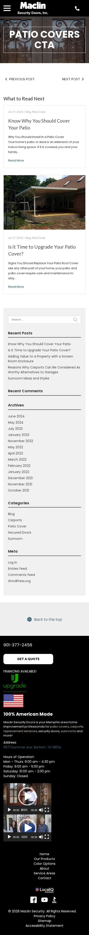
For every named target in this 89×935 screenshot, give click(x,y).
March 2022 (17, 459)
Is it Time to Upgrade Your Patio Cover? (39, 350)
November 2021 (20, 484)
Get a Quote (28, 659)
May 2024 (16, 422)
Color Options (44, 863)
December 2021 (20, 478)
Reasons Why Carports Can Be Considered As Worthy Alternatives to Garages (44, 369)
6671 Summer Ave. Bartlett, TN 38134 (32, 747)
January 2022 (18, 472)
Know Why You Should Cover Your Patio (39, 344)
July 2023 (15, 428)
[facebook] (33, 900)
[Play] (9, 810)
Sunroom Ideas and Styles (28, 378)
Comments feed (21, 574)
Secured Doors (19, 532)
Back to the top (48, 619)
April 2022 (15, 453)
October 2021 (18, 490)
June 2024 (16, 416)
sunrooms (68, 731)
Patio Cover (38, 112)
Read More (16, 160)
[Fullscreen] (46, 810)
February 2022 (19, 465)
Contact (44, 878)
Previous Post (22, 79)
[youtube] (44, 900)
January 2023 (18, 435)
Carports (15, 520)
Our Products (44, 859)
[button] (27, 796)
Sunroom (15, 538)
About (44, 868)
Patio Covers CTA (44, 40)
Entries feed (17, 568)
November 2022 (20, 441)
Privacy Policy (44, 916)
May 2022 (15, 447)
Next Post (71, 79)
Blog (28, 112)
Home (44, 854)
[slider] (24, 810)
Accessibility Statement (44, 925)
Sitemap (44, 921)
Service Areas (44, 873)
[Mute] (41, 810)
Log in (12, 562)
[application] (27, 797)
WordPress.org (19, 581)
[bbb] (55, 900)
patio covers (59, 726)
